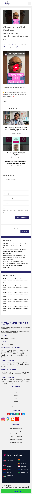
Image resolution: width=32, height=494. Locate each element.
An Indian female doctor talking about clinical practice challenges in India (16, 129)
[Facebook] (14, 414)
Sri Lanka (23, 463)
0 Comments (22, 47)
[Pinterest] (20, 414)
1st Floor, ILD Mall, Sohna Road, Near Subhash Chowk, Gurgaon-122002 (15, 373)
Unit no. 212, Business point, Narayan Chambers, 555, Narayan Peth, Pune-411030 (15, 364)
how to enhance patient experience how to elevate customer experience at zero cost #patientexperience (14, 257)
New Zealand (24, 469)
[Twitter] (23, 414)
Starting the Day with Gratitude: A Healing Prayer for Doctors (16, 162)
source (5, 101)
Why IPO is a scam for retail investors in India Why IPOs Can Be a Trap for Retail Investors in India (15, 246)
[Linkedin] (11, 414)
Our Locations (14, 455)
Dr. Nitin (8, 45)
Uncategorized (10, 47)
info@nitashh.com (8, 338)
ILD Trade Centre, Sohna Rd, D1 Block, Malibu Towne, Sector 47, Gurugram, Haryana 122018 (15, 381)
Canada (8, 469)
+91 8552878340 (7, 344)
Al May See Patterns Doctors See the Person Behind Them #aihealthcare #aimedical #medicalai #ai (14, 251)
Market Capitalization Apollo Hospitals (16, 154)
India (22, 460)
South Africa (24, 472)
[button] (29, 3)
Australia (8, 472)
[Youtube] (8, 414)
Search (16, 229)
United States (10, 461)
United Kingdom (8, 465)
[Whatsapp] (17, 414)
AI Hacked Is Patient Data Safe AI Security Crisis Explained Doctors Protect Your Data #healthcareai (15, 265)
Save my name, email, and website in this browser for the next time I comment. (15, 212)
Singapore (23, 466)
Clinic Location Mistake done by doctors (13, 261)
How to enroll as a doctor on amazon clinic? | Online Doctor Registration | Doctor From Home (15, 280)
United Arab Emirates (9, 476)
